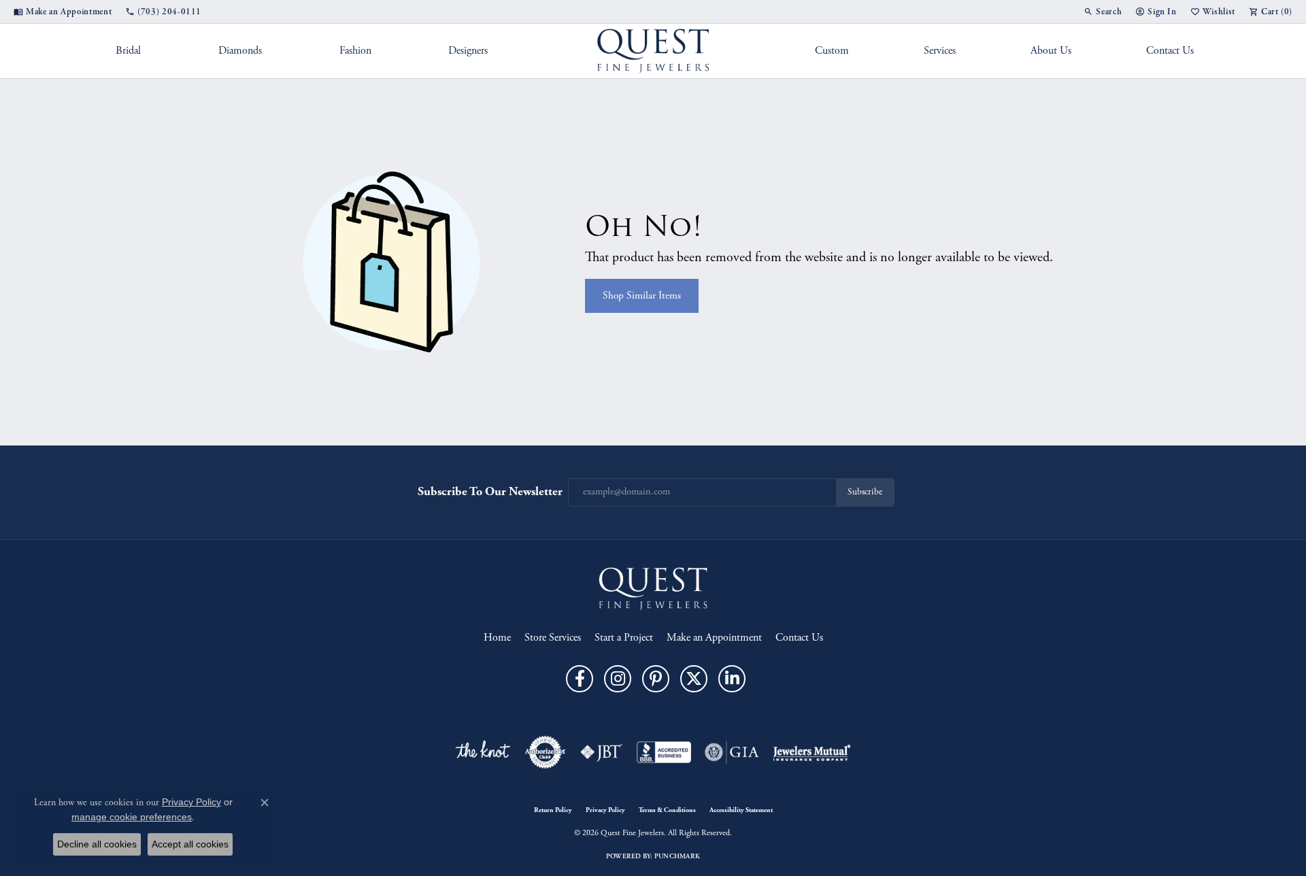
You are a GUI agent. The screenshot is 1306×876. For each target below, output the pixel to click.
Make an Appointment (714, 637)
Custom (832, 51)
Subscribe (865, 492)
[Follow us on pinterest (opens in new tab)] (655, 678)
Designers (468, 51)
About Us (1051, 51)
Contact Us (1170, 51)
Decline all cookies (97, 844)
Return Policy (553, 810)
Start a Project (624, 637)
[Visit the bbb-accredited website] (664, 752)
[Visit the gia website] (732, 752)
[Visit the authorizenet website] (545, 752)
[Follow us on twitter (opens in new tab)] (693, 678)
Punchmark (677, 856)
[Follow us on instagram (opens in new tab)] (617, 678)
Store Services (552, 637)
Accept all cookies (190, 844)
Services (940, 51)
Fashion (355, 51)
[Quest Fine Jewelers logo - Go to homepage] (653, 51)
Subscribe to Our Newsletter (490, 491)
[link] (63, 11)
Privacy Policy (605, 810)
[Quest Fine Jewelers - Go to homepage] (653, 588)
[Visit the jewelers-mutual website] (812, 752)
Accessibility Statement (741, 810)
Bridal (128, 51)
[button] (1103, 11)
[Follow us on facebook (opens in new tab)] (579, 678)
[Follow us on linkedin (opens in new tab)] (732, 678)
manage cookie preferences (131, 816)
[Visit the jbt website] (601, 752)
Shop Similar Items (642, 295)
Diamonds (240, 51)
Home (497, 637)
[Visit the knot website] (482, 752)
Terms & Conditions (667, 810)
